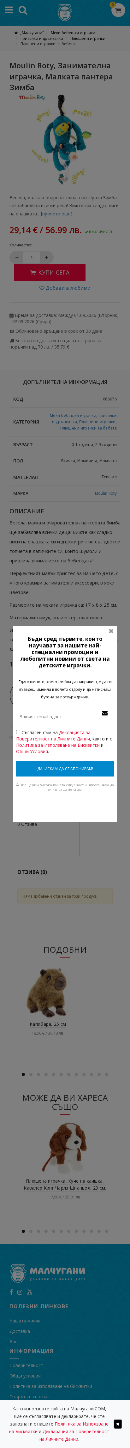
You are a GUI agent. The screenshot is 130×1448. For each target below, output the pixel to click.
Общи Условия (32, 751)
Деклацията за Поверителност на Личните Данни (53, 735)
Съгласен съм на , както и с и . (64, 741)
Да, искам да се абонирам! (65, 768)
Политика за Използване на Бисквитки (58, 745)
